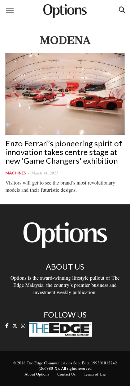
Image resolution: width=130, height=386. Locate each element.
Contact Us (66, 374)
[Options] (65, 11)
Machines (15, 172)
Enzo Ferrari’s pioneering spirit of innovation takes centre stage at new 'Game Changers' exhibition (63, 151)
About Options (37, 374)
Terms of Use (95, 374)
